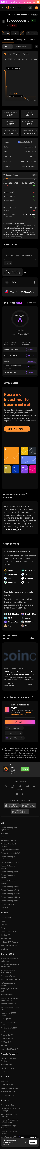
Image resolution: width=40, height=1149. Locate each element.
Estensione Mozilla (7, 1068)
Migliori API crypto (15, 733)
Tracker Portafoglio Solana (10, 872)
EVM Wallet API (6, 1042)
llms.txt (3, 1031)
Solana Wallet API (7, 1038)
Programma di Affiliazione (10, 850)
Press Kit (4, 924)
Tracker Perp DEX (7, 904)
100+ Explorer (6, 1019)
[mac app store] (20, 811)
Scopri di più (20, 330)
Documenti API (6, 938)
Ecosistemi (4, 908)
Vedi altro (33, 303)
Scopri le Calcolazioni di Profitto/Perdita (9, 1121)
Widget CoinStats (7, 994)
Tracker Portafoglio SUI (9, 901)
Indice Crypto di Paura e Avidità (9, 990)
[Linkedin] (33, 787)
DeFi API (4, 1045)
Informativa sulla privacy (9, 1088)
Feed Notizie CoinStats (9, 945)
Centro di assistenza (8, 1105)
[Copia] (31, 142)
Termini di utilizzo (7, 1085)
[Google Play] (28, 805)
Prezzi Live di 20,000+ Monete (9, 1014)
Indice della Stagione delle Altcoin (10, 1008)
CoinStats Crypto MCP (9, 1028)
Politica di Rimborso (8, 1095)
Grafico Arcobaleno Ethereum (8, 984)
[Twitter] (35, 156)
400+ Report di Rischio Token (9, 1023)
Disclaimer (4, 1081)
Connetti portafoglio (17, 429)
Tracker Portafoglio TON (10, 890)
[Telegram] (31, 156)
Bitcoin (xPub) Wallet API (10, 1049)
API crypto (19, 722)
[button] (31, 142)
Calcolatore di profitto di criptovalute (9, 960)
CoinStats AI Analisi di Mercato (8, 845)
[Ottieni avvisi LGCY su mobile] (22, 33)
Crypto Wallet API (7, 1035)
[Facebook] (23, 794)
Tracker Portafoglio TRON (10, 894)
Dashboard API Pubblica (9, 942)
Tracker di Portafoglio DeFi (10, 853)
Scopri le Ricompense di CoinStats (9, 1132)
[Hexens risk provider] (20, 334)
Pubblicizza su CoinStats (9, 931)
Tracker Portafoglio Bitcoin (10, 897)
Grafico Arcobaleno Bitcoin (10, 979)
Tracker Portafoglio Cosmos (8, 876)
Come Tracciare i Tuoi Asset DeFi (9, 1115)
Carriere (4, 928)
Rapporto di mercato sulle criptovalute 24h (10, 999)
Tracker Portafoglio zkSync (11, 862)
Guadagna (4, 833)
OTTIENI (25, 769)
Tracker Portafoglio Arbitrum (8, 867)
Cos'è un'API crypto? (15, 728)
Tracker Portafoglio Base (10, 887)
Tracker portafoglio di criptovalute (9, 829)
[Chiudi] (37, 2)
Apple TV (4, 1071)
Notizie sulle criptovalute (10, 840)
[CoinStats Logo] (13, 7)
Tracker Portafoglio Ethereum (8, 882)
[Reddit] (27, 787)
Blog (2, 837)
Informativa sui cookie (9, 1092)
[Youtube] (17, 794)
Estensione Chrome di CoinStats (9, 1060)
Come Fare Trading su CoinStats (9, 1127)
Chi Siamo (4, 949)
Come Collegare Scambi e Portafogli (10, 1110)
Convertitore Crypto (8, 976)
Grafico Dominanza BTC (9, 1004)
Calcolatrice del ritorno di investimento (10, 966)
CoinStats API (5, 935)
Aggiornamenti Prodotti (9, 917)
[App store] (12, 805)
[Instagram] (12, 787)
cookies (11, 1140)
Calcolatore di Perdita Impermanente (8, 971)
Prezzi (3, 921)
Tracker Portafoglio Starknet (8, 858)
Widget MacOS (6, 1064)
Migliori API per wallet (16, 738)
